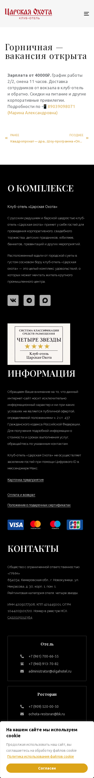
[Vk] (13, 300)
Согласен (47, 768)
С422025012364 (20, 617)
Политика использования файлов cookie (40, 757)
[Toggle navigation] (75, 13)
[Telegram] (29, 300)
